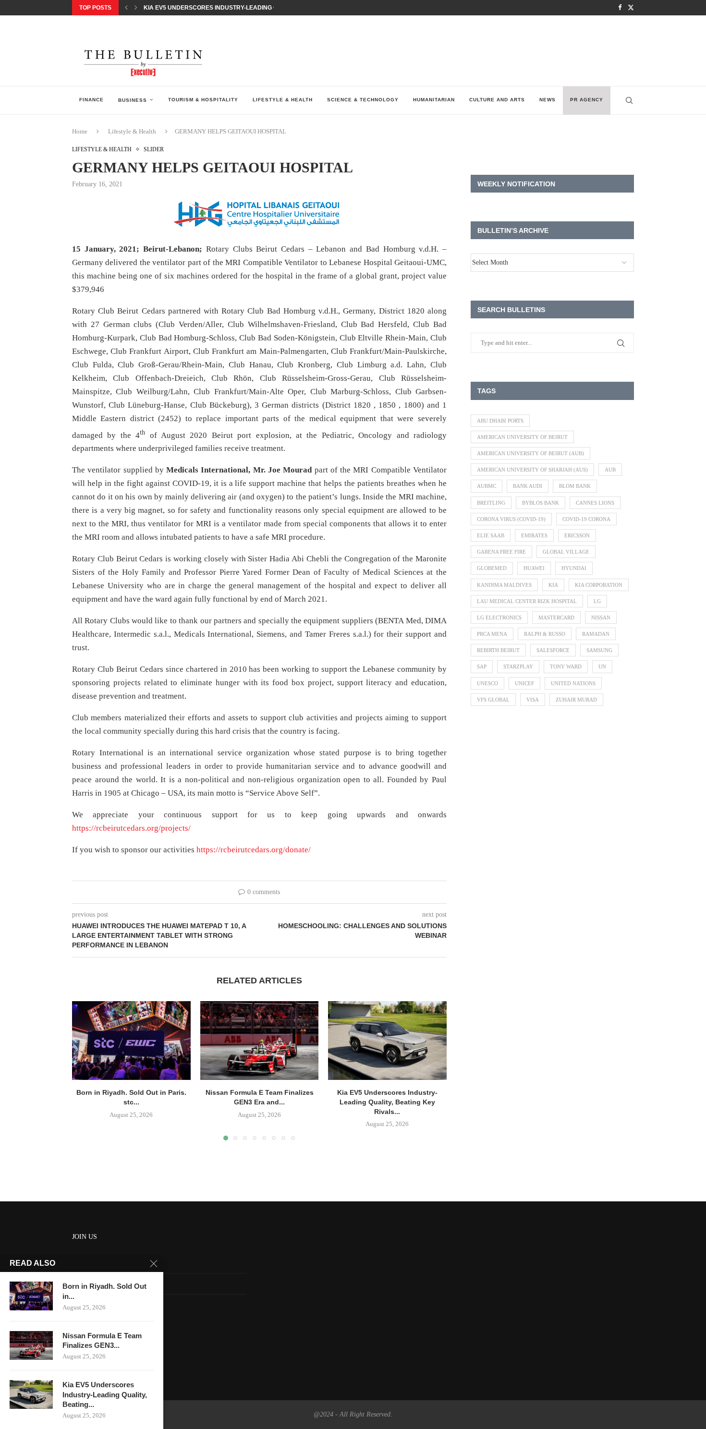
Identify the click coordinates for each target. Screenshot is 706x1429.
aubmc (486, 486)
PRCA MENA (492, 634)
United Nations (573, 683)
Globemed (492, 568)
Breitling (491, 503)
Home (79, 131)
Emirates (534, 535)
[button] (126, 7)
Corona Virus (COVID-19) (511, 519)
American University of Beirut (522, 437)
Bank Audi (527, 486)
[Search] (629, 100)
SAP (482, 666)
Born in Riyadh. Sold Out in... (104, 1291)
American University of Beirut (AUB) (530, 453)
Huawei (534, 568)
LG (597, 601)
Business (132, 100)
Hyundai (573, 568)
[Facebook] (619, 7)
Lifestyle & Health (283, 99)
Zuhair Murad (576, 699)
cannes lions (595, 503)
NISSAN (600, 617)
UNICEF (524, 683)
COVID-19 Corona (586, 519)
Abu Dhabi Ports (500, 421)
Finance (91, 99)
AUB (610, 469)
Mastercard (556, 617)
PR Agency (586, 99)
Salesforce (553, 650)
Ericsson (577, 535)
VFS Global (493, 699)
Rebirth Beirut (498, 650)
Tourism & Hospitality (203, 99)
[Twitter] (631, 7)
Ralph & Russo (544, 634)
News (547, 99)
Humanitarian (434, 99)
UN (602, 666)
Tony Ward (566, 666)
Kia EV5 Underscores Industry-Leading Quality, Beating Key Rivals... (255, 7)
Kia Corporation (598, 585)
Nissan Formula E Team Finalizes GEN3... (102, 1340)
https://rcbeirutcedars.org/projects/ (131, 828)
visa (532, 699)
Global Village (566, 552)
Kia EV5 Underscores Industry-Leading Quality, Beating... (104, 1394)
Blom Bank (575, 486)
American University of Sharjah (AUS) (532, 469)
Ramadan (595, 634)
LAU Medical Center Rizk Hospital (527, 601)
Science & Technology (363, 99)
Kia (553, 585)
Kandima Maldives (504, 585)
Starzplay (518, 666)
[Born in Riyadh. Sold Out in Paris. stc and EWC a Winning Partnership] (131, 1040)
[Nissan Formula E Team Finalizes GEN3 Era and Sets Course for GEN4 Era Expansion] (259, 1040)
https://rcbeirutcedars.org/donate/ (253, 849)
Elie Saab (490, 535)
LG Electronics (499, 617)
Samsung (599, 650)
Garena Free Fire (501, 552)
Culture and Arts (497, 99)
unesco (487, 683)
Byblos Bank (540, 503)
